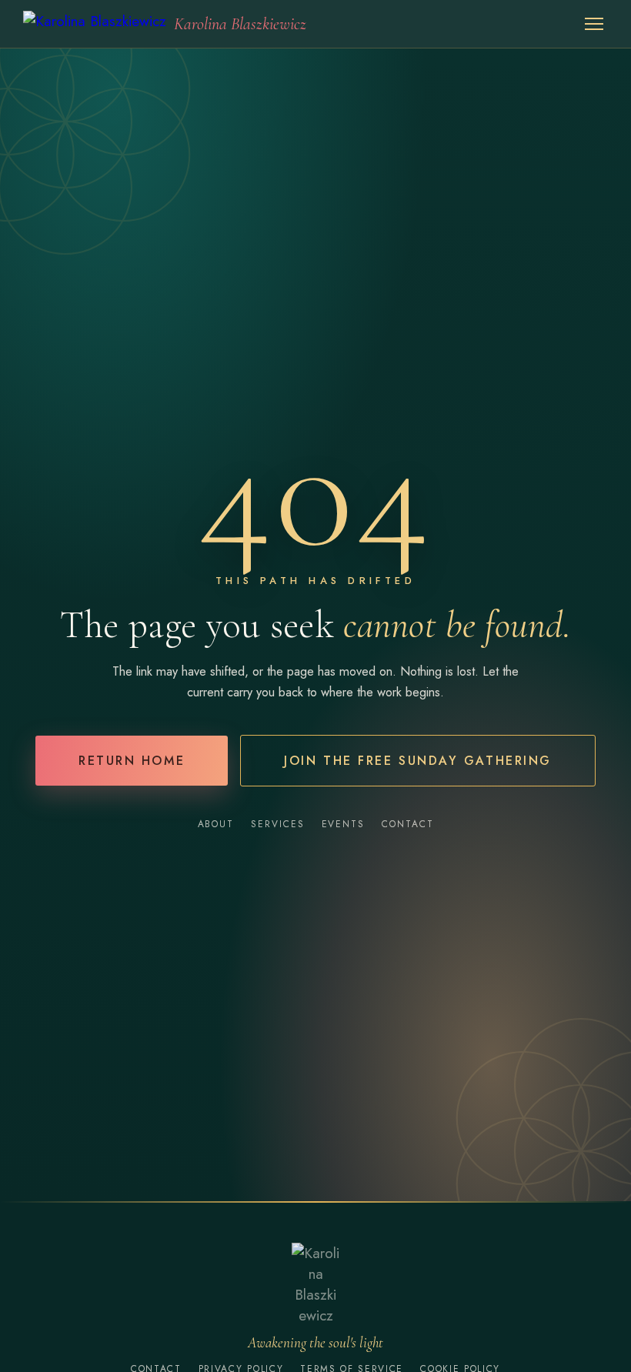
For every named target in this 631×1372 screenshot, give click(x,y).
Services (277, 824)
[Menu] (594, 24)
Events (344, 824)
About (216, 824)
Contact (407, 824)
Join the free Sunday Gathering (418, 760)
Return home (131, 760)
